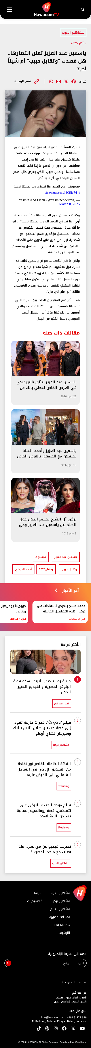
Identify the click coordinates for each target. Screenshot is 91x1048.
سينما (38, 893)
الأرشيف (64, 933)
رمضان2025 (46, 569)
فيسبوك (40, 557)
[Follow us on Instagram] (56, 1029)
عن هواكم (79, 993)
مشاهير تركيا (61, 901)
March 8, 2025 (69, 204)
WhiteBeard (81, 1042)
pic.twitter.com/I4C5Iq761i (62, 193)
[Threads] (47, 1029)
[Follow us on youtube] (82, 1029)
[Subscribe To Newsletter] (8, 963)
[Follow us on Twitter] (73, 1029)
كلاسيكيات (34, 901)
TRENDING (62, 925)
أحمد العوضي (23, 569)
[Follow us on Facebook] (64, 1029)
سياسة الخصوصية (74, 982)
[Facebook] (73, 81)
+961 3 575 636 (77, 1017)
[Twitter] (66, 81)
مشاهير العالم (60, 909)
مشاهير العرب (73, 32)
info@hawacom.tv (52, 1017)
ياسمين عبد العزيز (65, 557)
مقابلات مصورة (59, 917)
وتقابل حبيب (69, 569)
